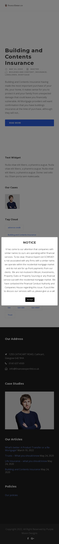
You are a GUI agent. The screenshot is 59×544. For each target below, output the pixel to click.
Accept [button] (30, 299)
